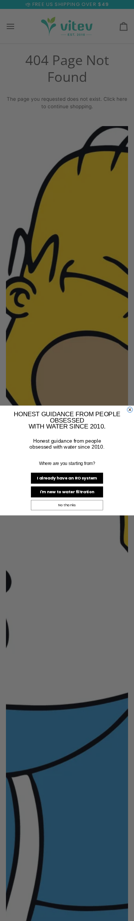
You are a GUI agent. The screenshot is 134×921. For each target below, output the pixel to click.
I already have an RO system (67, 478)
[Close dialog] (130, 410)
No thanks (67, 505)
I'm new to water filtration (67, 491)
